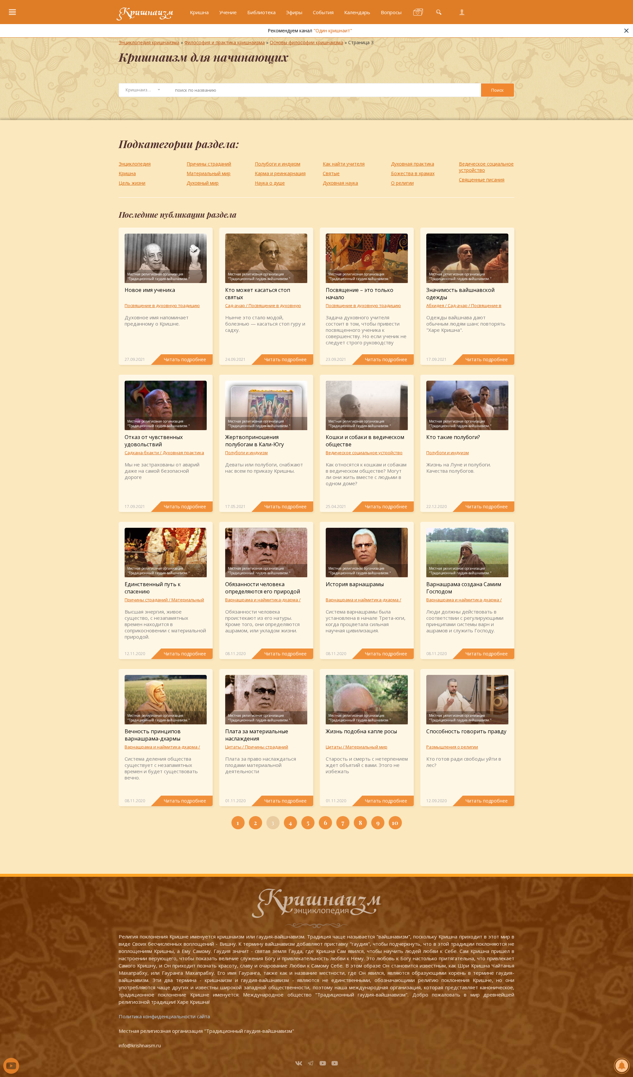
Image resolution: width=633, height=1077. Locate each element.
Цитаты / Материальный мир (356, 747)
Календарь (357, 12)
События (323, 12)
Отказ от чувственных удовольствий (154, 440)
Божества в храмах (413, 173)
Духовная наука (340, 183)
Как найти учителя (344, 164)
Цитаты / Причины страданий (256, 747)
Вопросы (391, 12)
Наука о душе (270, 183)
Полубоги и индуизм (277, 164)
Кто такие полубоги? (453, 437)
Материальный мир (208, 173)
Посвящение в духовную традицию (162, 305)
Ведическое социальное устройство (486, 167)
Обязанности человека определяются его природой (262, 588)
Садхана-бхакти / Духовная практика (164, 453)
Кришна (199, 12)
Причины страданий (209, 164)
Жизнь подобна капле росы (361, 731)
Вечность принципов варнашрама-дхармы (153, 735)
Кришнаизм (146, 12)
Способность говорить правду (466, 731)
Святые (331, 173)
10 (395, 823)
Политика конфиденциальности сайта (164, 1016)
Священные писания (481, 179)
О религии (402, 183)
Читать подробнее (185, 359)
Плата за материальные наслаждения (256, 735)
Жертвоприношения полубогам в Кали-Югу (254, 440)
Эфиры (294, 12)
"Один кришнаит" (333, 30)
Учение (228, 12)
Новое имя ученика (150, 290)
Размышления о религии (452, 747)
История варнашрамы (355, 584)
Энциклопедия (135, 164)
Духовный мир (203, 183)
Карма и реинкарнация (280, 173)
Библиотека (261, 12)
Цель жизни (132, 183)
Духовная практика (412, 164)
